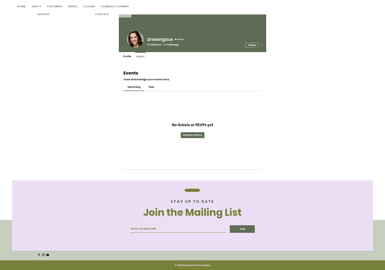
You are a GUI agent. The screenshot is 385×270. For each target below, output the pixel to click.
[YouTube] (47, 255)
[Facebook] (39, 255)
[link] (134, 87)
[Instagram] (43, 255)
